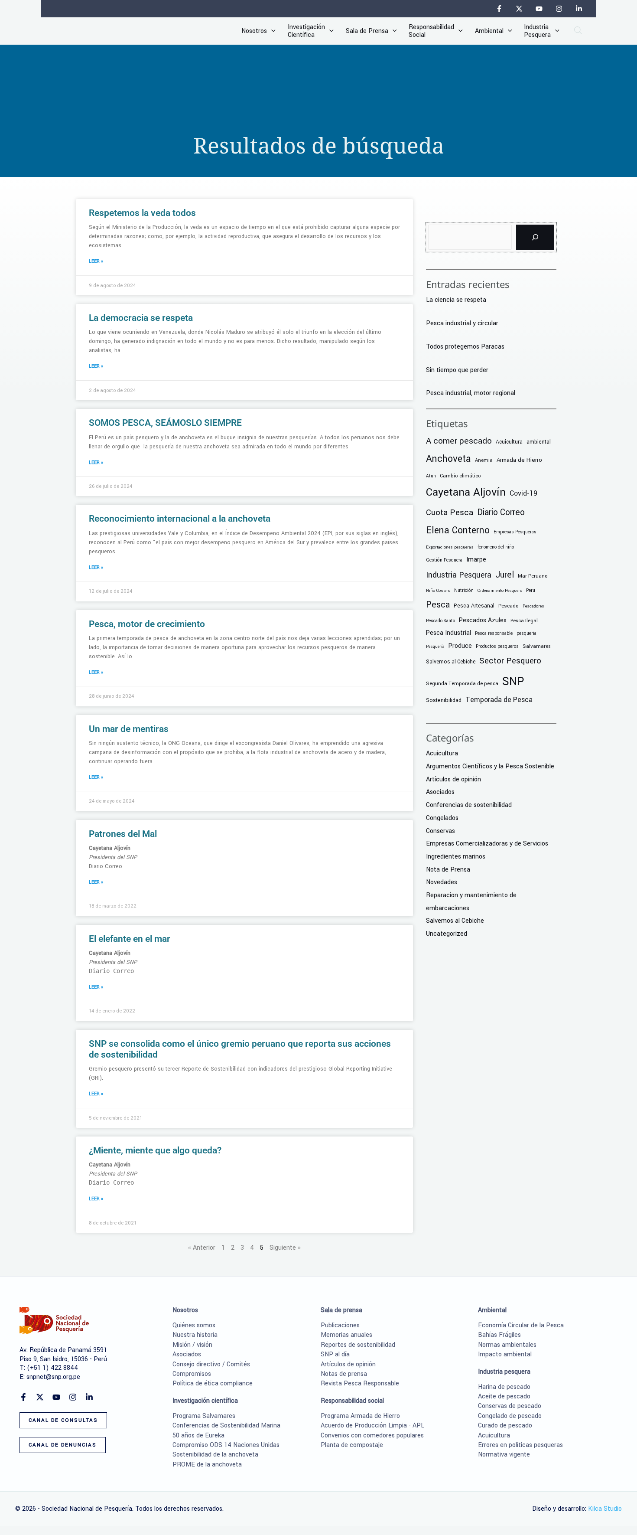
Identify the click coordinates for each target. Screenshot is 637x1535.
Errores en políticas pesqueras (520, 1445)
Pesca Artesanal (474, 606)
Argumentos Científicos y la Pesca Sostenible (490, 766)
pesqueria (526, 633)
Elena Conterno (458, 530)
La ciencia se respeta (456, 299)
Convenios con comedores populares (372, 1435)
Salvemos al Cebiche (450, 662)
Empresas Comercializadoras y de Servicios (487, 843)
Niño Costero (438, 591)
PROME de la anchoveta (207, 1464)
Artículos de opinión (453, 779)
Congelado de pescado (510, 1416)
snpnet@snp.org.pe (53, 1377)
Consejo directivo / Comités (211, 1364)
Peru (530, 590)
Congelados (442, 818)
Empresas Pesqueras (515, 532)
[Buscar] (535, 237)
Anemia (484, 460)
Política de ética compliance (212, 1383)
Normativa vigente (504, 1454)
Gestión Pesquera (444, 560)
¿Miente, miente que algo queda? (155, 1150)
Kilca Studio (605, 1508)
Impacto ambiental (505, 1354)
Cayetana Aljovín (466, 492)
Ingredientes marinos (455, 856)
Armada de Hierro (519, 460)
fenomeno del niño (496, 547)
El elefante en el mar (129, 939)
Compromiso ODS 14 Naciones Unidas (226, 1445)
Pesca (438, 605)
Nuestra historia (195, 1334)
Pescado (508, 606)
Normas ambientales (507, 1344)
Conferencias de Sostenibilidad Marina (226, 1425)
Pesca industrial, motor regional (470, 393)
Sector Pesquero (510, 661)
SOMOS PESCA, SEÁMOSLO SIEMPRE (165, 423)
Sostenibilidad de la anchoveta (215, 1454)
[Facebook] (499, 9)
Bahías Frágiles (499, 1334)
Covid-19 (523, 493)
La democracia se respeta (141, 318)
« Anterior (201, 1247)
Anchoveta (448, 459)
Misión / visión (192, 1344)
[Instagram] (559, 9)
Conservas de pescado (509, 1406)
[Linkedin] (579, 9)
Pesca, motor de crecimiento (147, 624)
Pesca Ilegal (524, 620)
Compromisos (191, 1373)
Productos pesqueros (497, 646)
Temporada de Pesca (499, 700)
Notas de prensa (344, 1373)
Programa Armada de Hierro (360, 1416)
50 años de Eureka (198, 1435)
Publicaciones (340, 1325)
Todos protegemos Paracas (465, 346)
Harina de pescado (504, 1386)
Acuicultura (509, 442)
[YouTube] (539, 9)
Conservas (440, 831)
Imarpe (476, 559)
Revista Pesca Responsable (360, 1383)
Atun (431, 476)
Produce (460, 645)
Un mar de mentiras (129, 729)
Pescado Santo (440, 620)
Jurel (504, 575)
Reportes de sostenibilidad (358, 1344)
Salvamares (537, 646)
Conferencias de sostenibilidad (469, 805)
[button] (271, 31)
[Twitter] (519, 9)
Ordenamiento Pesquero (500, 591)
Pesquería (435, 646)
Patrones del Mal (123, 834)
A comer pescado (459, 441)
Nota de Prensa (448, 869)
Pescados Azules (483, 620)
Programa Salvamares (203, 1416)
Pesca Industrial (448, 633)
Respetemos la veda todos (142, 213)
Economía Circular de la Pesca (521, 1325)
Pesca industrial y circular (462, 323)
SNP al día (335, 1354)
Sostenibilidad (444, 700)
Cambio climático (460, 476)
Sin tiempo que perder (457, 370)
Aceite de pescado (504, 1396)
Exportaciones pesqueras (450, 547)
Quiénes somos (193, 1325)
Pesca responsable (494, 633)
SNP (513, 681)
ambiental (538, 442)
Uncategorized (446, 933)
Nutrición (464, 590)
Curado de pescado (505, 1425)
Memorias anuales (346, 1334)
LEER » (96, 261)
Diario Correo (501, 512)
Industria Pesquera (458, 575)
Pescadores (533, 606)
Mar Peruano (533, 576)
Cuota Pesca (449, 512)
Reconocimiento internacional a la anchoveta (179, 518)
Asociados (440, 792)
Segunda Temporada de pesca (462, 683)
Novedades (441, 882)
